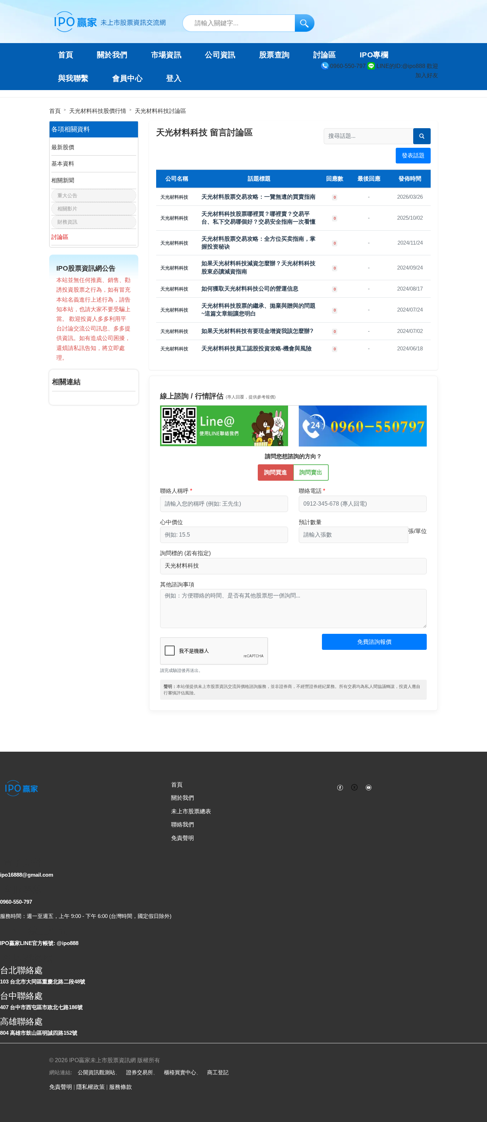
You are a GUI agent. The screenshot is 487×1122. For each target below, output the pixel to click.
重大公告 (67, 195)
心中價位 (171, 522)
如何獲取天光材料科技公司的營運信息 (249, 289)
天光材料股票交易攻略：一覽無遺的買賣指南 (258, 197)
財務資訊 (67, 222)
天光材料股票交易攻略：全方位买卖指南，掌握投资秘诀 (258, 243)
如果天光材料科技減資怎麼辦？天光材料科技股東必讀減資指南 (258, 267)
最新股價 (62, 147)
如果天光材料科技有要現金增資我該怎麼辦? (257, 331)
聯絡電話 (310, 491)
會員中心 (127, 78)
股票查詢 (274, 55)
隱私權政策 (90, 1087)
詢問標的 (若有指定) (185, 553)
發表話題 (413, 155)
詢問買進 (275, 472)
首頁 (65, 55)
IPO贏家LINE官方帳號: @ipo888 (39, 943)
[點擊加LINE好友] (224, 425)
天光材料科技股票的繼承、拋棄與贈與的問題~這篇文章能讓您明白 (258, 310)
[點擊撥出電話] (363, 425)
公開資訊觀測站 (96, 1072)
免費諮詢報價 (374, 642)
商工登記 (218, 1072)
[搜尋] (304, 23)
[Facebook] (340, 787)
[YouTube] (368, 787)
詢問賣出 (310, 472)
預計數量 (310, 522)
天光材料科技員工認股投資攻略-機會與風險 (256, 348)
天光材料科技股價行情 (97, 111)
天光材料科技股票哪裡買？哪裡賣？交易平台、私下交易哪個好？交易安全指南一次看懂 (258, 218)
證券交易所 (139, 1072)
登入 (173, 78)
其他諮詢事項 (177, 584)
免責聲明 (182, 838)
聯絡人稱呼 (174, 491)
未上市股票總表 (191, 811)
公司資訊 (220, 55)
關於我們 (182, 798)
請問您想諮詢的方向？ (293, 456)
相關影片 (67, 209)
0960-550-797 (16, 902)
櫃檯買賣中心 (180, 1072)
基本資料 (62, 164)
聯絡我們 (182, 824)
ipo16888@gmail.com (26, 875)
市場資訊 (166, 55)
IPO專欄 (374, 55)
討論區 (324, 55)
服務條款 (120, 1087)
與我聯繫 (73, 78)
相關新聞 (62, 180)
